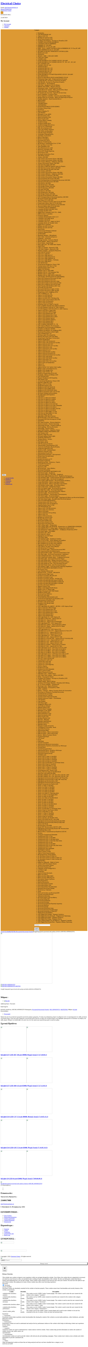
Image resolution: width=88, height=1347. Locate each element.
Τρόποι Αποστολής (9, 1218)
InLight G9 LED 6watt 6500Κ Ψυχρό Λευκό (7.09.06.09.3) (21, 1178)
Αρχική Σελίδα (5, 931)
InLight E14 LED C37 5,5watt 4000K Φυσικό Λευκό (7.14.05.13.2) (24, 1117)
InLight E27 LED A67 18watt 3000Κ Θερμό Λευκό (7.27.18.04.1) (24, 1055)
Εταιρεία (6, 1229)
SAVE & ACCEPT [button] (7, 1344)
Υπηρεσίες (7, 1232)
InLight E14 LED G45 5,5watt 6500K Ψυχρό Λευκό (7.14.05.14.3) (24, 1148)
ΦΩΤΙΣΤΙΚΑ (12, 931)
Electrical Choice (11, 3)
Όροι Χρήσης (8, 1215)
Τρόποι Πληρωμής (9, 1220)
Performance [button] (5, 1320)
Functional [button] (5, 1314)
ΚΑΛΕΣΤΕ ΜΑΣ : (6, 14)
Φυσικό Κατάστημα (6, 9)
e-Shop (6, 1230)
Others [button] (4, 1339)
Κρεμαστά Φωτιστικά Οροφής (24, 931)
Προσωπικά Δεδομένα (10, 1217)
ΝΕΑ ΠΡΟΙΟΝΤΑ (55, 1009)
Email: (2, 7)
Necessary (7, 1285)
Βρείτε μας (7, 1235)
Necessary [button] (5, 1283)
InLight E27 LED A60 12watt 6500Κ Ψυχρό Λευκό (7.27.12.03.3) (24, 1086)
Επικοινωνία (7, 1222)
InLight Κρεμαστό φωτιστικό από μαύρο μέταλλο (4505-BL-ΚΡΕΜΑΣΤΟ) (21, 1183)
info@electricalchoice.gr (11, 7)
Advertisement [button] (6, 1332)
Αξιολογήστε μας (9, 1233)
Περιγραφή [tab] (7, 1014)
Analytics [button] (5, 1326)
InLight (75, 1009)
